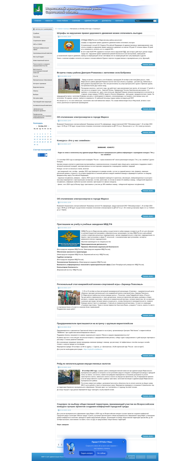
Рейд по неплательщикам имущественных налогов (84, 364)
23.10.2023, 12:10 (65, 227)
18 (40, 139)
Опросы (35, 91)
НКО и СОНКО (37, 44)
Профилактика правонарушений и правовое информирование (42, 116)
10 (37, 136)
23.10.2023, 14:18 (65, 76)
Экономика (36, 37)
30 (34, 144)
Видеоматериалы (38, 87)
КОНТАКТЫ (119, 21)
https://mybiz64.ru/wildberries (93, 349)
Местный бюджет (38, 57)
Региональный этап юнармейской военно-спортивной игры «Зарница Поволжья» (100, 284)
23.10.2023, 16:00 (65, 36)
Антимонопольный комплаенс (42, 105)
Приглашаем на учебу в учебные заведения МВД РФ (84, 224)
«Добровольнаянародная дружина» (39, 109)
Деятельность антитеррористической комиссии (40, 71)
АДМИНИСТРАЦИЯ (91, 21)
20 (45, 139)
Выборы (35, 94)
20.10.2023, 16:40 (65, 367)
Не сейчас (101, 453)
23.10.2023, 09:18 (65, 327)
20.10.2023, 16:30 (65, 410)
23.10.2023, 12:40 (65, 120)
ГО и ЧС (35, 76)
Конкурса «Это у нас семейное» (73, 140)
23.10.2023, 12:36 (65, 202)
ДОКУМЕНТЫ (106, 21)
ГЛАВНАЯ (37, 21)
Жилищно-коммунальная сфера (41, 48)
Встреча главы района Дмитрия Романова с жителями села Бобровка (94, 72)
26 (42, 142)
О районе (36, 33)
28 (48, 142)
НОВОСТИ (48, 21)
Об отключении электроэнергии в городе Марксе (83, 117)
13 (45, 136)
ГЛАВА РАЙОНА (62, 21)
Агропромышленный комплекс (42, 53)
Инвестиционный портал (41, 60)
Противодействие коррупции (42, 102)
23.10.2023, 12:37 (65, 144)
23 (34, 142)
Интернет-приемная (39, 83)
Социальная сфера (39, 40)
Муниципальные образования (42, 80)
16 (34, 139)
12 (42, 136)
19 (42, 139)
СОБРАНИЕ (76, 21)
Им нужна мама (38, 98)
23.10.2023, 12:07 (65, 287)
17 (37, 139)
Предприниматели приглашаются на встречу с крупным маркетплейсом (95, 323)
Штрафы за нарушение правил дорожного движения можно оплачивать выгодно (99, 33)
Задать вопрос (87, 453)
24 (37, 142)
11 (40, 136)
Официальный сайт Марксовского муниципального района (95, 9)
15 (50, 136)
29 (50, 142)
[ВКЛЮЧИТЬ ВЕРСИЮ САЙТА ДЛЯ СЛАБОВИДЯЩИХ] (42, 30)
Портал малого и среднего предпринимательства (41, 65)
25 (40, 142)
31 (37, 144)
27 (45, 142)
